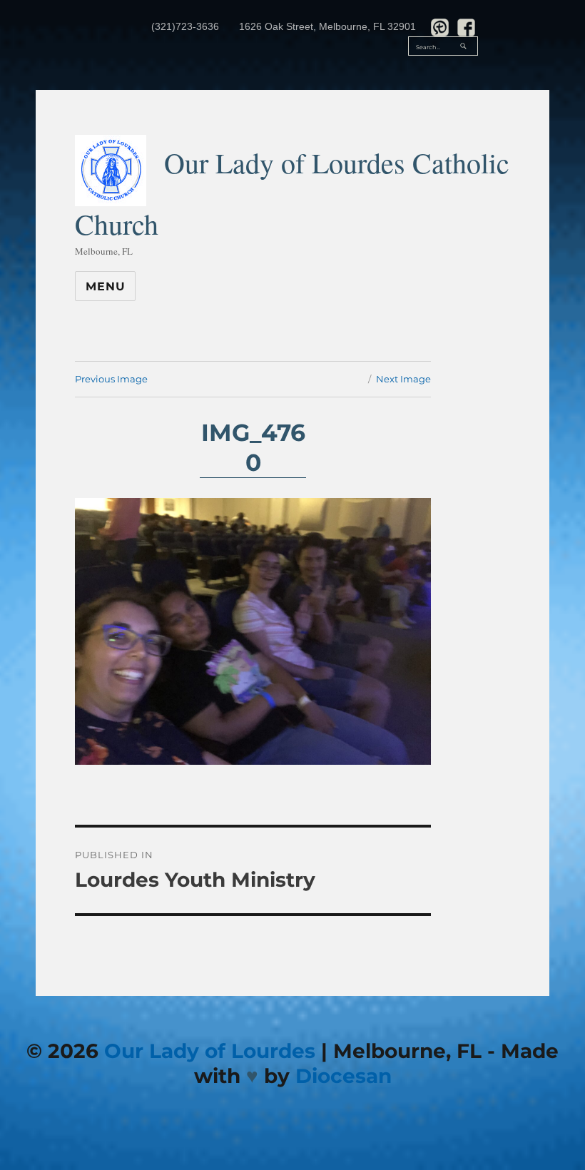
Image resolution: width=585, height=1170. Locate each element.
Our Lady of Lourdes (209, 1051)
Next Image (403, 379)
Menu (105, 286)
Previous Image (111, 379)
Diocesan (343, 1076)
